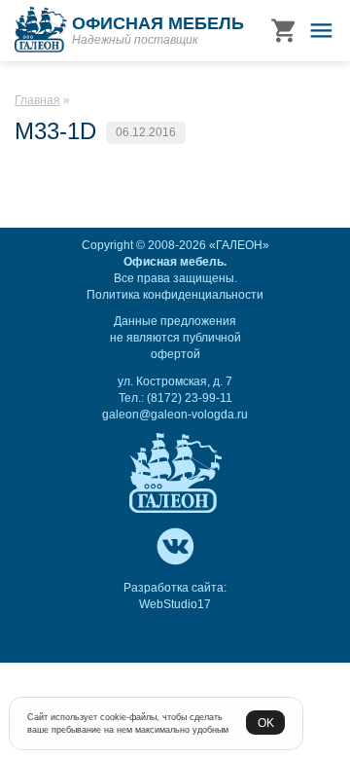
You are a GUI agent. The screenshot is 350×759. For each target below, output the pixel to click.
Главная (37, 100)
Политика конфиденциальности (175, 295)
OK (266, 722)
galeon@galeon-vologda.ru (175, 414)
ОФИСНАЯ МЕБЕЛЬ (158, 23)
